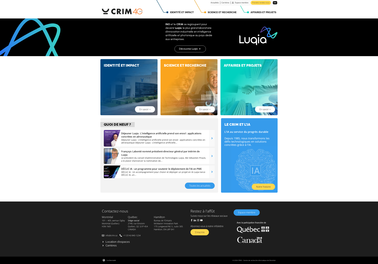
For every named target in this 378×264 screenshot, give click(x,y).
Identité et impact (182, 12)
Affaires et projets (263, 12)
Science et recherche (222, 12)
